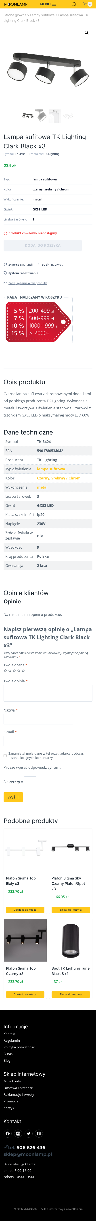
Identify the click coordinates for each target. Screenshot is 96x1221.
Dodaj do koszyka (43, 245)
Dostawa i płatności (18, 1088)
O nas (8, 1053)
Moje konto (12, 1081)
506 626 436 (31, 1147)
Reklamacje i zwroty (19, 1094)
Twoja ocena (15, 665)
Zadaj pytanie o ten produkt (27, 283)
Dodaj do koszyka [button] (71, 910)
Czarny (43, 478)
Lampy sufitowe (42, 15)
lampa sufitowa (51, 469)
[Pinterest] (39, 1134)
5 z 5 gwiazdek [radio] (23, 670)
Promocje (11, 1101)
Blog (7, 1060)
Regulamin (12, 1040)
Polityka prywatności (19, 1047)
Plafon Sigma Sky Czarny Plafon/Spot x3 (68, 883)
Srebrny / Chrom (66, 478)
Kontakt (9, 1033)
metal (42, 487)
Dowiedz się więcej (25, 910)
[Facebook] (8, 1134)
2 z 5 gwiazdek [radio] (10, 670)
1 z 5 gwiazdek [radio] (5, 670)
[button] (87, 33)
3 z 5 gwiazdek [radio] (14, 670)
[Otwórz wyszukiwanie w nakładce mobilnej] (74, 4)
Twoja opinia (16, 681)
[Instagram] (18, 1134)
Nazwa (11, 710)
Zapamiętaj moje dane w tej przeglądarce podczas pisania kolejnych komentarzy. (46, 756)
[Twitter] (29, 1134)
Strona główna (15, 15)
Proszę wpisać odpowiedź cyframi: (32, 767)
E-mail (10, 732)
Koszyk (9, 1108)
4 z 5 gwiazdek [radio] (19, 670)
